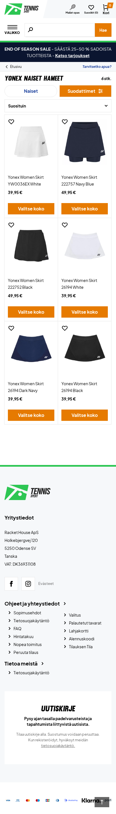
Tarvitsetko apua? (96, 66)
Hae (103, 30)
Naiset (31, 91)
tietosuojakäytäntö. (58, 745)
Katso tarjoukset (72, 55)
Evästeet (46, 583)
